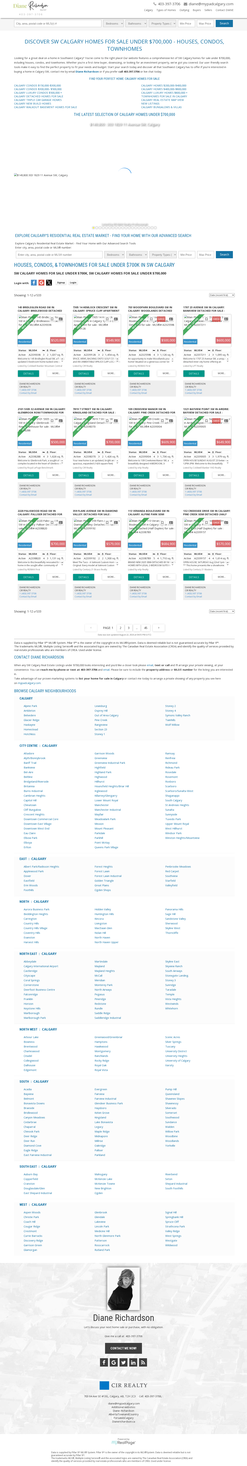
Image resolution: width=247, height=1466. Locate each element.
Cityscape (29, 975)
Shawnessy (171, 1103)
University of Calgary (177, 1060)
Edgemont (30, 1070)
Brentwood (30, 1046)
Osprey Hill (101, 710)
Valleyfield (171, 885)
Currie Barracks (33, 1236)
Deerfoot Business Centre (39, 989)
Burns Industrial (33, 791)
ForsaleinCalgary (123, 1418)
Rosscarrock (102, 1245)
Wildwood (171, 1245)
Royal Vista (101, 1070)
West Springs (173, 1236)
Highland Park (103, 772)
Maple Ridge (102, 1131)
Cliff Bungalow (32, 809)
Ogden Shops (103, 890)
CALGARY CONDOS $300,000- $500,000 (37, 89)
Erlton (27, 847)
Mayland (100, 966)
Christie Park (31, 1217)
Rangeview (101, 724)
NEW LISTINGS (150, 103)
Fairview (99, 1094)
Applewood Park (34, 871)
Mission (99, 823)
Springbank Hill (174, 1217)
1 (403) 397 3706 (28, 389)
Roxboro (170, 781)
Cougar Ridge (32, 1226)
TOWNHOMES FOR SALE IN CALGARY (164, 96)
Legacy (99, 1127)
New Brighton (103, 1188)
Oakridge (100, 1145)
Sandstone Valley (175, 918)
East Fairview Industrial (38, 1155)
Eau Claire (30, 833)
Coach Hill (29, 1221)
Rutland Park (102, 1250)
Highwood (101, 777)
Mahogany (101, 1174)
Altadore (29, 753)
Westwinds (171, 1003)
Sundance (171, 1122)
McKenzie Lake (103, 1179)
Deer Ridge (30, 1136)
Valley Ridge (172, 1231)
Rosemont (171, 777)
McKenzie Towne (105, 1183)
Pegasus (100, 994)
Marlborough (32, 1013)
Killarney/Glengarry (106, 795)
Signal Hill (171, 1212)
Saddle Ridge (102, 1013)
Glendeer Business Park (109, 1103)
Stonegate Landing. (177, 975)
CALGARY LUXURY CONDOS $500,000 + (38, 92)
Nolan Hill (100, 933)
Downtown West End (36, 828)
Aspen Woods (32, 1212)
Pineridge (100, 999)
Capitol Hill (30, 800)
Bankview (29, 767)
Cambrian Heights (34, 795)
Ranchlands (101, 1056)
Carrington (30, 918)
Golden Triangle (104, 880)
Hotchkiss (29, 734)
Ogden (99, 1193)
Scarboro (170, 786)
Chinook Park (31, 1131)
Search (224, 23)
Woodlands (172, 1141)
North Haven (102, 937)
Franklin (28, 999)
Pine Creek (101, 720)
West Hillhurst (173, 828)
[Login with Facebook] (34, 284)
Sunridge (170, 985)
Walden (169, 1127)
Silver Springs (173, 1042)
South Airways (173, 971)
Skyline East (172, 961)
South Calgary (173, 800)
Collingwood (31, 1060)
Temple (169, 994)
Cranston (29, 1183)
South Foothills (174, 1188)
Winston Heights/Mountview (182, 838)
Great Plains (102, 885)
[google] (114, 1362)
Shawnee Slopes (175, 1098)
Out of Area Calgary (106, 715)
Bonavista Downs (34, 1103)
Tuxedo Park (173, 819)
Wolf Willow (172, 724)
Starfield (170, 880)
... (137, 628)
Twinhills (170, 720)
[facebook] (104, 1362)
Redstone (100, 1003)
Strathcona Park (175, 1226)
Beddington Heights (36, 914)
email (150, 665)
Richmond (171, 762)
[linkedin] (133, 1362)
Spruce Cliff (172, 1221)
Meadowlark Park (105, 819)
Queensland (172, 1094)
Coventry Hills (32, 933)
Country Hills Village (35, 928)
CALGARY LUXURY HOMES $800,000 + (164, 92)
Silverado (170, 1108)
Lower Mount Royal (106, 800)
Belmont (29, 1098)
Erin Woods (31, 885)
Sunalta (169, 809)
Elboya (28, 842)
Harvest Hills (31, 942)
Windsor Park (173, 833)
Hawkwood (101, 1046)
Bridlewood (31, 1112)
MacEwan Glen (103, 928)
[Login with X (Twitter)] (49, 284)
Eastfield (29, 880)
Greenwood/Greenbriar (109, 1037)
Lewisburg (101, 706)
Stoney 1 (100, 734)
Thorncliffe (171, 933)
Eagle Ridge (31, 1150)
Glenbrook (101, 1212)
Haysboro (101, 1108)
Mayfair (99, 814)
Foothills (29, 890)
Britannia (29, 786)
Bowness (29, 1042)
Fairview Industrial (105, 1098)
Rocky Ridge (102, 1060)
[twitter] (123, 1362)
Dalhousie (29, 1065)
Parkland (100, 1155)
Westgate (171, 1240)
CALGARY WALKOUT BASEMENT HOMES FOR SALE (45, 107)
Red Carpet (172, 871)
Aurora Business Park (36, 909)
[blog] (143, 1362)
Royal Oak (101, 1065)
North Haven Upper (107, 942)
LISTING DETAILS (28, 373)
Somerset (171, 1112)
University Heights (176, 1056)
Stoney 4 (170, 710)
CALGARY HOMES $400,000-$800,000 (163, 89)
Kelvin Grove (102, 1112)
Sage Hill (170, 914)
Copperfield (31, 1179)
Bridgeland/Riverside (36, 781)
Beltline (28, 777)
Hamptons (101, 1042)
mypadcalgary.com (29, 683)
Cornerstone (31, 985)
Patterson (101, 1240)
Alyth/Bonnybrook (34, 758)
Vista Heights (173, 999)
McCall (98, 975)
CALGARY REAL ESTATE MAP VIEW (162, 100)
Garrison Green (33, 1245)
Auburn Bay (31, 1174)
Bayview (28, 1094)
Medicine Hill (102, 1231)
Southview (171, 876)
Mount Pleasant (104, 828)
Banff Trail (30, 762)
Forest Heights (104, 866)
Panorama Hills (174, 909)
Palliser (99, 1150)
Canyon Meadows (34, 1117)
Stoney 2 (170, 706)
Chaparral (29, 1127)
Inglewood (101, 791)
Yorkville (170, 1145)
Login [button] (73, 282)
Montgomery (102, 1051)
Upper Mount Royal (177, 823)
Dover (27, 876)
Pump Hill (171, 1089)
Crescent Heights (34, 814)
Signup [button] (61, 282)
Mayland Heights (105, 971)
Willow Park (172, 1131)
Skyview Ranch (173, 966)
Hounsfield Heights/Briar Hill (112, 786)
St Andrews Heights (177, 805)
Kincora (99, 918)
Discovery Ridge (33, 1240)
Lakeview (100, 1221)
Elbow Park (30, 838)
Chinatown (30, 805)
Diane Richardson (87, 71)
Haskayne (29, 724)
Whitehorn (171, 1008)
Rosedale (170, 772)
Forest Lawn (102, 871)
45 (145, 628)
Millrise (99, 1141)
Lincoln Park (102, 1226)
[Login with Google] (41, 284)
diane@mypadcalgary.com (124, 1403)
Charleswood (31, 1051)
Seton (168, 1179)
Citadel (28, 1056)
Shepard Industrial (176, 1183)
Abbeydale (30, 961)
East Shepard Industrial (38, 1193)
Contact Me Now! (123, 1348)
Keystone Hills (32, 1008)
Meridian (100, 980)
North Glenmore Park (107, 1236)
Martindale (101, 961)
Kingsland (100, 1117)
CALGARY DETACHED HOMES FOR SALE (38, 96)
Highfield (100, 767)
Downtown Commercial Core (41, 819)
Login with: (21, 283)
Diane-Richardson (123, 1410)
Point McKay (102, 842)
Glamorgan (30, 1250)
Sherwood (171, 923)
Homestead (31, 729)
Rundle (99, 1008)
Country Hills (31, 923)
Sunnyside (171, 814)
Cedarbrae (30, 1122)
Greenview (101, 758)
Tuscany (170, 1046)
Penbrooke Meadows (178, 866)
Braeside (29, 1108)
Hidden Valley (103, 909)
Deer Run (29, 1141)
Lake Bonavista (104, 1122)
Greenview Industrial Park (110, 762)
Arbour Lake (31, 1037)
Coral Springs (32, 980)
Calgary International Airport (41, 966)
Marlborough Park (35, 1018)
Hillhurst (100, 781)
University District (176, 1051)
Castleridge (30, 971)
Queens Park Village (106, 847)
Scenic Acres (172, 1037)
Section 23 (101, 729)
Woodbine (171, 1136)
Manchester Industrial (108, 809)
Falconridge (31, 994)
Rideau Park (172, 767)
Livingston (101, 923)
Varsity (169, 1065)
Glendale (100, 1217)
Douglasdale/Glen (34, 1188)
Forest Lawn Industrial (108, 876)
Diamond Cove (32, 1145)
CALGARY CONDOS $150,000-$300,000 (37, 85)
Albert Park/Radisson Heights (41, 866)
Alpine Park (30, 706)
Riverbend (171, 1174)
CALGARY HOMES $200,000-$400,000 (163, 85)
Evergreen (101, 1089)
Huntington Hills (104, 914)
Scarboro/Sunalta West (179, 791)
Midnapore (101, 1136)
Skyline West (172, 928)
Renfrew (170, 758)
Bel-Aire (28, 772)
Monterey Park (103, 985)
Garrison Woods (104, 753)
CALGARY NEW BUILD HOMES (32, 103)
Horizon (28, 1003)
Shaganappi (172, 795)
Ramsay (170, 753)
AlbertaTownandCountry (124, 1414)
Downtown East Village (38, 823)
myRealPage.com (123, 1442)
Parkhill (99, 838)
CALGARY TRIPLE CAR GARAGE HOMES (38, 100)
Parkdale (100, 833)
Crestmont (30, 1231)
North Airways (103, 989)
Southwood (172, 1117)
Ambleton (29, 710)
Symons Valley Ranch (177, 715)
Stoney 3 (170, 980)
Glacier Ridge (31, 720)
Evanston (29, 937)
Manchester (102, 805)
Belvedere (30, 715)
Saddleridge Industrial (108, 1018)
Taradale (170, 989)
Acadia (28, 1089)
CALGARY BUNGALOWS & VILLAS (161, 107)
